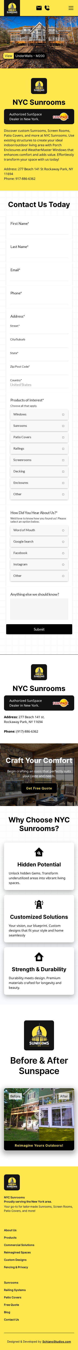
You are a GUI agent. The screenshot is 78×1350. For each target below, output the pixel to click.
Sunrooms (11, 1282)
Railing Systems (15, 1290)
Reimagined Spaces (17, 1252)
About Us (10, 1230)
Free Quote (11, 1304)
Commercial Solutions (19, 1245)
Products (10, 1237)
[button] (70, 8)
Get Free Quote (39, 788)
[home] (12, 8)
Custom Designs (15, 1259)
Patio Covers (12, 1297)
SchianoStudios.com (56, 1341)
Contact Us (11, 1319)
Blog (7, 1312)
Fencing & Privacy (16, 1267)
